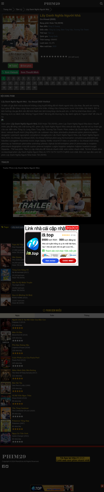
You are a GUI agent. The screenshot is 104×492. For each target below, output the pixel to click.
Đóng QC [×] (72, 228)
